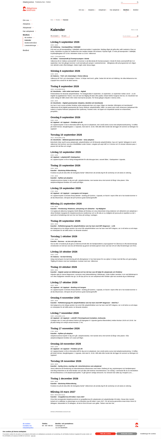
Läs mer (33, 435)
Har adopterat (114, 10)
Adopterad (102, 10)
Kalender (28, 40)
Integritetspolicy (28, 428)
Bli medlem (28, 37)
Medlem (126, 10)
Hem (52, 20)
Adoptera (91, 10)
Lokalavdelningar (30, 45)
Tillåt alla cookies (105, 433)
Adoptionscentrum (28, 2)
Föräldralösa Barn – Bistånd (43, 2)
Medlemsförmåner (31, 43)
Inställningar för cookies (148, 433)
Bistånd (135, 10)
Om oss (81, 10)
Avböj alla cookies (127, 433)
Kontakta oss (27, 426)
